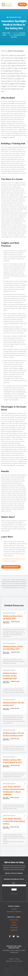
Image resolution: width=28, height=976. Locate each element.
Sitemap (17, 958)
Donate (14, 922)
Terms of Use (14, 930)
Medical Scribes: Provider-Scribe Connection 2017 (10, 676)
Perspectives (15, 17)
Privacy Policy (14, 927)
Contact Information (14, 893)
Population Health (9, 613)
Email (13, 883)
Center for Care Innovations (16, 51)
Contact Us (14, 925)
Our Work (14, 909)
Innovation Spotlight (15, 579)
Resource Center (14, 920)
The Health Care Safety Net (14, 911)
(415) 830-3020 (14, 952)
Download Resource (11, 567)
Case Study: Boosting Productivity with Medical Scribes (14, 821)
